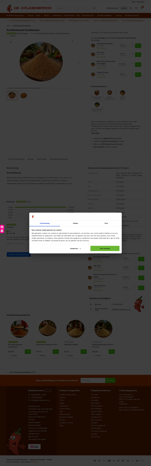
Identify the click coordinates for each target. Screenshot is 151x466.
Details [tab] (75, 223)
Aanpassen (74, 248)
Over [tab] (106, 223)
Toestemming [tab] (45, 223)
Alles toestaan (105, 248)
